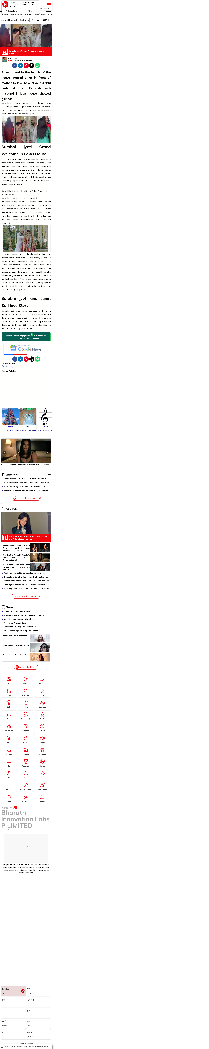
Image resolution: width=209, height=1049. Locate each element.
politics (25, 1046)
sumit (45, 298)
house (6, 77)
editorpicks (39, 1046)
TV (15, 60)
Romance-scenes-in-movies (11, 15)
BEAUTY (28, 15)
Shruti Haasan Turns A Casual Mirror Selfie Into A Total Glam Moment (25, 479)
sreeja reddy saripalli (9, 20)
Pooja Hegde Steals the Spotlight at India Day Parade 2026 (27, 589)
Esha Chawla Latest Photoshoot (16, 645)
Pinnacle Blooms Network (43, 15)
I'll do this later (11, 11)
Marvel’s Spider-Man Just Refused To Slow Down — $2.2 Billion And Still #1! (26, 490)
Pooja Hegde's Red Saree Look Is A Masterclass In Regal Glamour (25, 573)
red (49, 219)
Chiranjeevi (35, 20)
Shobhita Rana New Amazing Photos (19, 619)
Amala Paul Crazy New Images (15, 636)
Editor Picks (11, 509)
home (2, 1046)
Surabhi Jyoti (7, 366)
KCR (44, 20)
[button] (14, 65)
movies (19, 1046)
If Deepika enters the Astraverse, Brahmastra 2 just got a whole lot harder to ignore (26, 577)
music (13, 318)
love (46, 282)
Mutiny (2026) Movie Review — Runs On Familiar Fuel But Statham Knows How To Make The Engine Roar (26, 585)
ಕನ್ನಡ (40, 8)
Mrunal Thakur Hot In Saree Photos (16, 655)
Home (10, 60)
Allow (30, 11)
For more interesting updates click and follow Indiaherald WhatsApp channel (26, 337)
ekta (9, 162)
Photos (9, 607)
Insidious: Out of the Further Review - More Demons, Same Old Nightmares (26, 581)
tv (50, 1046)
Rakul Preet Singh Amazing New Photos (21, 631)
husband (8, 93)
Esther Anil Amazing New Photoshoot (20, 627)
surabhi (45, 83)
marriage (46, 318)
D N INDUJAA (12, 58)
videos (12, 1046)
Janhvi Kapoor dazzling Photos (17, 611)
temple (36, 72)
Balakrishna (24, 20)
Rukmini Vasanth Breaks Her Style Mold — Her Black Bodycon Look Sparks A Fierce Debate (26, 483)
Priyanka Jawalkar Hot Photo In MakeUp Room (24, 615)
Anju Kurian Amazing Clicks (15, 623)
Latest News (12, 474)
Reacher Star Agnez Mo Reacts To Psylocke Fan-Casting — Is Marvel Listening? (24, 487)
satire (46, 1046)
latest (31, 1046)
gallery (6, 1046)
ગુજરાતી (47, 8)
